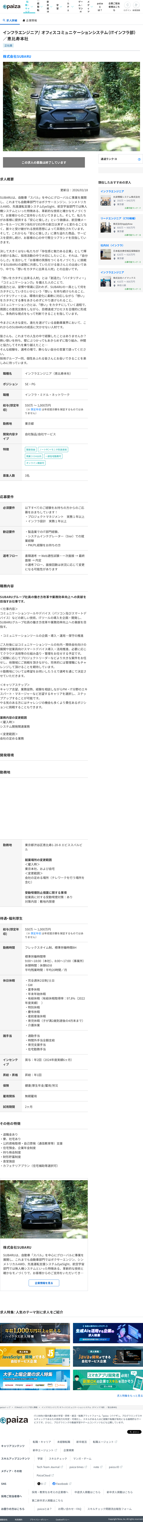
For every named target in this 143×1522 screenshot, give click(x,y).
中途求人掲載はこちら (87, 1492)
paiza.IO (114, 1467)
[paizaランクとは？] (139, 159)
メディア (88, 6)
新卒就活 (48, 6)
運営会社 (3, 1519)
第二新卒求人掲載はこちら (47, 1500)
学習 (57, 6)
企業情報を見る (44, 1283)
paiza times (76, 1467)
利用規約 (18, 1519)
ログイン (127, 10)
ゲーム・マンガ (80, 6)
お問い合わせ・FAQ (69, 1509)
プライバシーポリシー (39, 1519)
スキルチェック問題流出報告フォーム (109, 1509)
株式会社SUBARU (17, 56)
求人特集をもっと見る (130, 1395)
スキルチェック (68, 6)
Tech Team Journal (48, 1467)
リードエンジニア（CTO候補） (119, 218)
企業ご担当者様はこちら (114, 7)
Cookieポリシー (62, 1519)
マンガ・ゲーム (82, 1458)
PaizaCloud (43, 1475)
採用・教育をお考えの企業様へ (50, 1492)
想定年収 (36, 409)
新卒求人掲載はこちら (120, 1492)
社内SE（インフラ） (113, 245)
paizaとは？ (100, 7)
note (96, 1467)
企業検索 (68, 1450)
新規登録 (136, 10)
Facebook (62, 1484)
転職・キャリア (27, 6)
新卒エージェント (43, 1450)
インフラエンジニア (112, 191)
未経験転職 (38, 6)
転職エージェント (103, 1442)
